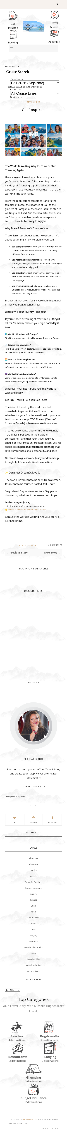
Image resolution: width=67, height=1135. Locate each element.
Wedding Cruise (33, 965)
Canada (33, 899)
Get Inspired (33, 102)
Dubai (33, 905)
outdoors (33, 941)
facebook (52, 822)
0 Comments (55, 545)
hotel (33, 923)
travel (33, 953)
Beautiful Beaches (33, 882)
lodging (33, 935)
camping (34, 893)
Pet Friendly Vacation (33, 947)
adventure (33, 864)
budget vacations (33, 888)
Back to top (49, 1128)
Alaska (34, 870)
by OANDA (21, 797)
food (33, 911)
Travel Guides (33, 959)
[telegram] (25, 545)
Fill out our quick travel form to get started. (27, 510)
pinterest (34, 822)
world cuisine (33, 971)
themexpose (30, 1119)
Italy (33, 929)
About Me (33, 858)
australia (34, 876)
